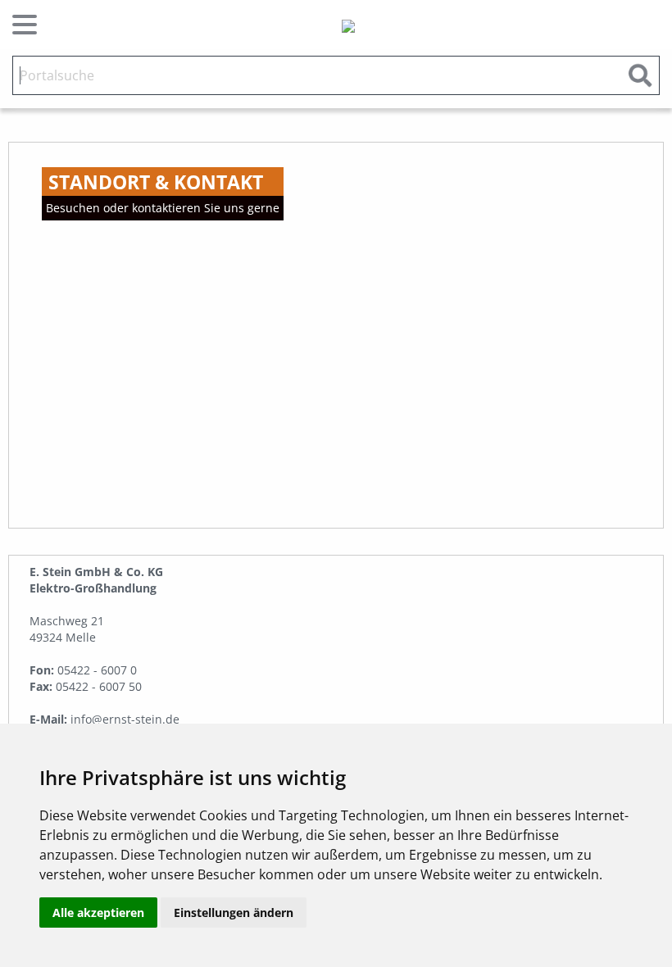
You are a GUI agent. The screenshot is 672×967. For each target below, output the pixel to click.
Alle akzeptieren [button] (98, 912)
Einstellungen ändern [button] (233, 912)
